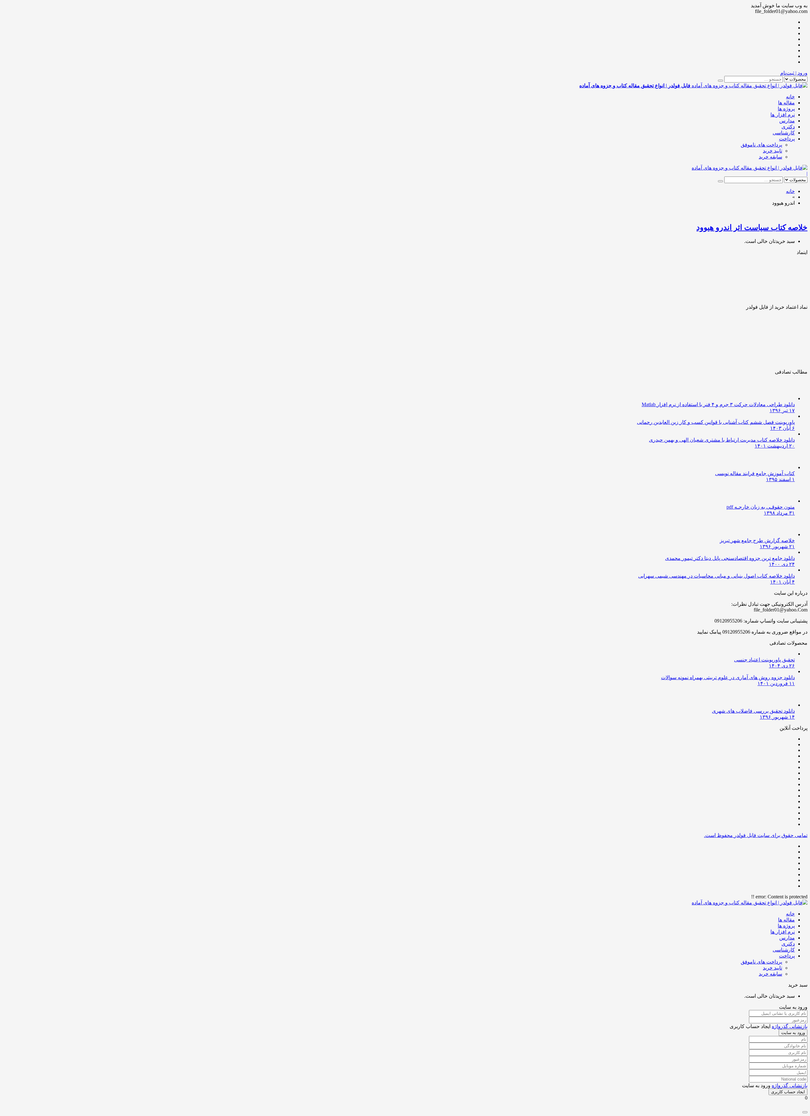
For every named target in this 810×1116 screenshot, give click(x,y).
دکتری (788, 126)
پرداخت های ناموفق (761, 144)
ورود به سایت (793, 1032)
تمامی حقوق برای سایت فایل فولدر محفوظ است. (755, 835)
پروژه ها (786, 108)
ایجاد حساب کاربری (788, 1091)
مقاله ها (786, 102)
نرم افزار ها (782, 114)
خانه (790, 96)
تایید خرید (772, 150)
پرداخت (787, 138)
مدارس (787, 120)
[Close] (804, 1112)
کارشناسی (784, 132)
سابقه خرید (770, 156)
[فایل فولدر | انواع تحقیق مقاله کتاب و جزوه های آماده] (749, 167)
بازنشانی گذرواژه (789, 1026)
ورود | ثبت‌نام (793, 73)
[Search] (720, 81)
